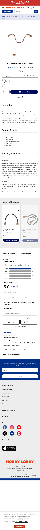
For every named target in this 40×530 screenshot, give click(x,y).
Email (5, 370)
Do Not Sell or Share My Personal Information (20, 468)
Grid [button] (26, 76)
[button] (4, 81)
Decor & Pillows (25, 16)
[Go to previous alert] (5, 3)
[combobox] (24, 11)
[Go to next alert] (36, 3)
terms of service (21, 476)
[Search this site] (36, 11)
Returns (16, 191)
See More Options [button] (11, 240)
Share (18, 97)
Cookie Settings (19, 526)
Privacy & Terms (20, 470)
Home (3, 16)
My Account (6, 393)
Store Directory (7, 389)
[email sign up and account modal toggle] (31, 8)
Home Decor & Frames (13, 16)
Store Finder (6, 396)
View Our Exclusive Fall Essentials (20, 3)
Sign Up (20, 376)
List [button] (32, 76)
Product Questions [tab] (25, 253)
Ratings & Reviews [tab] (9, 253)
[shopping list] (34, 8)
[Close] (37, 515)
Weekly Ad (7, 11)
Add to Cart (26, 92)
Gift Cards (5, 400)
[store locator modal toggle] (28, 8)
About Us (5, 416)
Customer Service (8, 410)
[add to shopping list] (31, 24)
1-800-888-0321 (7, 385)
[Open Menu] (3, 7)
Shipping (9, 191)
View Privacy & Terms (21, 521)
